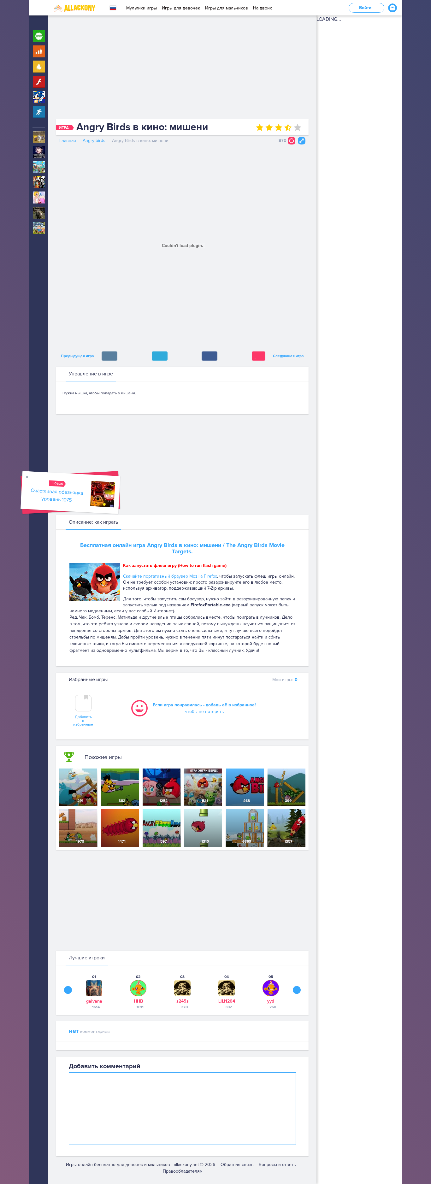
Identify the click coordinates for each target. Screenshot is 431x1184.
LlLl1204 (226, 1001)
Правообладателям (183, 1171)
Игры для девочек (181, 8)
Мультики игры (141, 8)
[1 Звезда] (259, 127)
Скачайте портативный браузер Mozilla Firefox (170, 576)
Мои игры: (285, 679)
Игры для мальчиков (226, 8)
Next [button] (297, 990)
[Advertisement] (182, 69)
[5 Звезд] (297, 127)
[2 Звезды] (269, 127)
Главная (67, 140)
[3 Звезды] (278, 127)
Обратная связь (237, 1164)
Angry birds (94, 140)
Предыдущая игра (76, 356)
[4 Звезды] (288, 127)
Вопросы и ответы (278, 1164)
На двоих (262, 8)
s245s (182, 1001)
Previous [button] (68, 990)
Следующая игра (289, 356)
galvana (94, 1001)
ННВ (138, 1001)
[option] (94, 991)
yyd (270, 1001)
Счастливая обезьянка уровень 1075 (57, 495)
